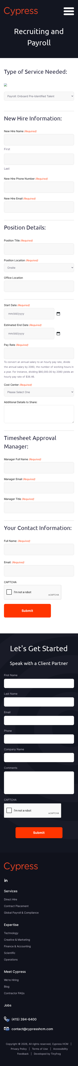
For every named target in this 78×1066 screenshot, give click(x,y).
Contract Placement (16, 906)
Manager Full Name (22, 459)
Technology (11, 933)
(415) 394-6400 (24, 1019)
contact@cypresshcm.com (32, 1029)
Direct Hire (10, 899)
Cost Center (18, 384)
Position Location (21, 260)
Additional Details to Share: (20, 402)
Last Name (10, 693)
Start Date (17, 305)
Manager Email (19, 479)
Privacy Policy (19, 1048)
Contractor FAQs (14, 993)
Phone (8, 730)
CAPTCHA (10, 582)
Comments (10, 767)
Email (7, 712)
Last (6, 168)
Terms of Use (40, 1048)
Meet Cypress (15, 972)
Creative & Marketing (17, 939)
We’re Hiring (11, 979)
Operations (11, 959)
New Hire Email (20, 198)
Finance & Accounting (17, 946)
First (7, 149)
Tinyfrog (56, 1053)
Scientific (9, 952)
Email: (14, 562)
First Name (10, 675)
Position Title (18, 240)
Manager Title (19, 498)
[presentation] (33, 810)
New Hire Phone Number (26, 178)
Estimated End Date (22, 325)
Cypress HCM (21, 11)
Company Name (14, 749)
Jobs (7, 1005)
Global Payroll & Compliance (21, 912)
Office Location (13, 277)
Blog (6, 986)
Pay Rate (16, 344)
